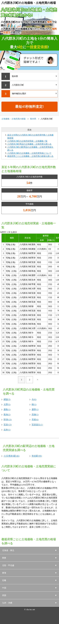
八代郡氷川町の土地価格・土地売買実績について (29, 153)
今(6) (34, 399)
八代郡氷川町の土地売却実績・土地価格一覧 (27, 141)
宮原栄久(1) (37, 424)
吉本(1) (7, 430)
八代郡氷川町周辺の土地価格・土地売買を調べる (29, 144)
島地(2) (7, 414)
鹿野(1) (35, 409)
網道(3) (7, 399)
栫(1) (34, 404)
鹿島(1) (7, 409)
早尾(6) (35, 419)
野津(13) (8, 419)
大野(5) (7, 404)
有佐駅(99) (37, 456)
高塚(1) (35, 414)
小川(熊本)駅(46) (11, 456)
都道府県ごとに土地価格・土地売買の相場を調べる (30, 156)
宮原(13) (8, 424)
